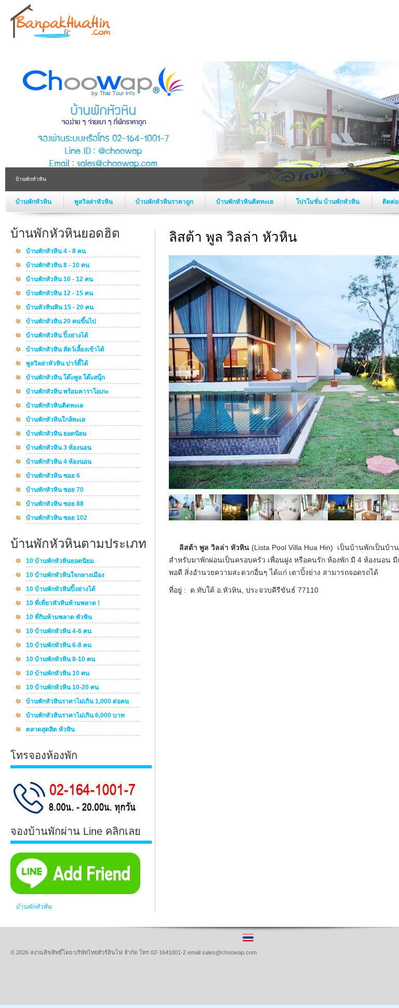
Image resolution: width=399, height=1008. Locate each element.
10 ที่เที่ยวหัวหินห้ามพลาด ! (63, 603)
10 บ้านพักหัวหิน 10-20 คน (62, 688)
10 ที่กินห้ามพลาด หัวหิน (59, 617)
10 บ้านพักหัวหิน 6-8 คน (58, 646)
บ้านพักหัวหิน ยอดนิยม (56, 434)
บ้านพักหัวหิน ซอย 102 (56, 518)
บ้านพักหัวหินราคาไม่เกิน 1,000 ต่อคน (77, 702)
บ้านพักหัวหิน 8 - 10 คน (57, 266)
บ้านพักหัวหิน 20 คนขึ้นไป (61, 322)
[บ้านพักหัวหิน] (60, 37)
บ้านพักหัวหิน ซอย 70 (55, 490)
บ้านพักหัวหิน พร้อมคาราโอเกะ (67, 392)
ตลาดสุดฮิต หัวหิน (50, 730)
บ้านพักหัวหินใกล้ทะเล (55, 420)
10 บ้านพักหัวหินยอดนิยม (60, 561)
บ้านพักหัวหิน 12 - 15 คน (59, 294)
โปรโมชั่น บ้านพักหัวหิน (328, 201)
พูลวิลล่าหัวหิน (94, 201)
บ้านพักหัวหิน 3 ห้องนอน (58, 448)
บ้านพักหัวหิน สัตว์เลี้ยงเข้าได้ (65, 350)
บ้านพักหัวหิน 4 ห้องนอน (58, 462)
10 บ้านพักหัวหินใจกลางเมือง (65, 575)
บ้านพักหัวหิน (34, 201)
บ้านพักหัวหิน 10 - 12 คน (59, 280)
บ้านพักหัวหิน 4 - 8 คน (56, 251)
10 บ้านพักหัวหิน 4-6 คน (58, 632)
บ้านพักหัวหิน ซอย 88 (55, 504)
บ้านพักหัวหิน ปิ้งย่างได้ (57, 336)
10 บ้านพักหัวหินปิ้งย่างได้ (61, 589)
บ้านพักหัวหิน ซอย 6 (53, 476)
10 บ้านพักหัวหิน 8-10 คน (60, 660)
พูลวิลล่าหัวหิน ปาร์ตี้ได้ (57, 364)
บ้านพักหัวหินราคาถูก (165, 201)
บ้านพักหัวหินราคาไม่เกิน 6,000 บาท (75, 716)
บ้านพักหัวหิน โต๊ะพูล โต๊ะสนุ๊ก (65, 378)
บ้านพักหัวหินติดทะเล (245, 201)
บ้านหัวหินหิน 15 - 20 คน (60, 308)
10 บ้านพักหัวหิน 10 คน (57, 674)
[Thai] (248, 941)
